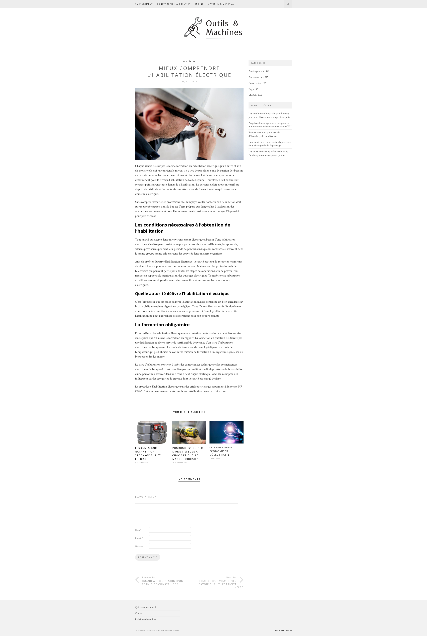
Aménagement (144, 4)
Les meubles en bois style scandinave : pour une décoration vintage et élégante (269, 115)
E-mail (139, 538)
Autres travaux (256, 77)
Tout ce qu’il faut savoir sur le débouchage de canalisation (264, 134)
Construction (255, 83)
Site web (139, 546)
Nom (138, 530)
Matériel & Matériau (221, 4)
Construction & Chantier (173, 4)
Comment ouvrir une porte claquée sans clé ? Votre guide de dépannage (270, 143)
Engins (199, 4)
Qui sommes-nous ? (145, 607)
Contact (139, 613)
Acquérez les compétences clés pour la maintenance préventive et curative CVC (270, 124)
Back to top (282, 630)
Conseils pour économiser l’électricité (220, 451)
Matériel (189, 61)
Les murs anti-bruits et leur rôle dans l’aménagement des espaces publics (268, 153)
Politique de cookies (145, 619)
